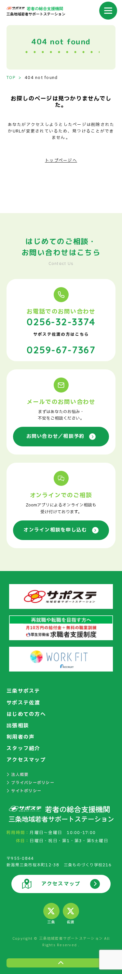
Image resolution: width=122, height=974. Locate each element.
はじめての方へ (26, 714)
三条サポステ (23, 691)
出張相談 (18, 726)
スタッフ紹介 (23, 748)
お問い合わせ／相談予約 (55, 436)
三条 (51, 922)
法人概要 (19, 775)
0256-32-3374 (61, 322)
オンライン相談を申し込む (55, 530)
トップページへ (61, 161)
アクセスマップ (26, 760)
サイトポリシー (26, 791)
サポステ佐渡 (23, 703)
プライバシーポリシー (32, 783)
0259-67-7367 (61, 350)
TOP (11, 78)
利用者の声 (20, 737)
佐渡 (71, 922)
